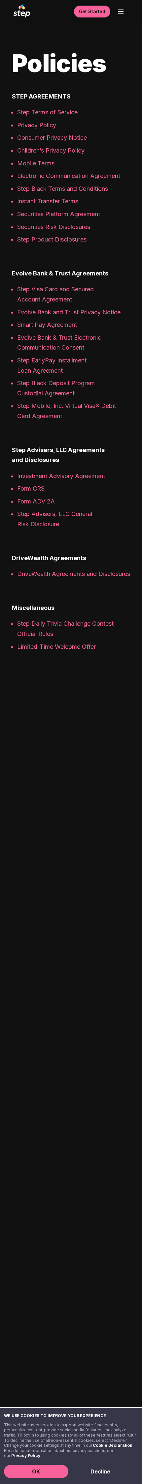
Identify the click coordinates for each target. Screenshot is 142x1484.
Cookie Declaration (112, 1445)
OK (36, 1471)
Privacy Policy (25, 1455)
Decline (100, 1471)
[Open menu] (121, 11)
